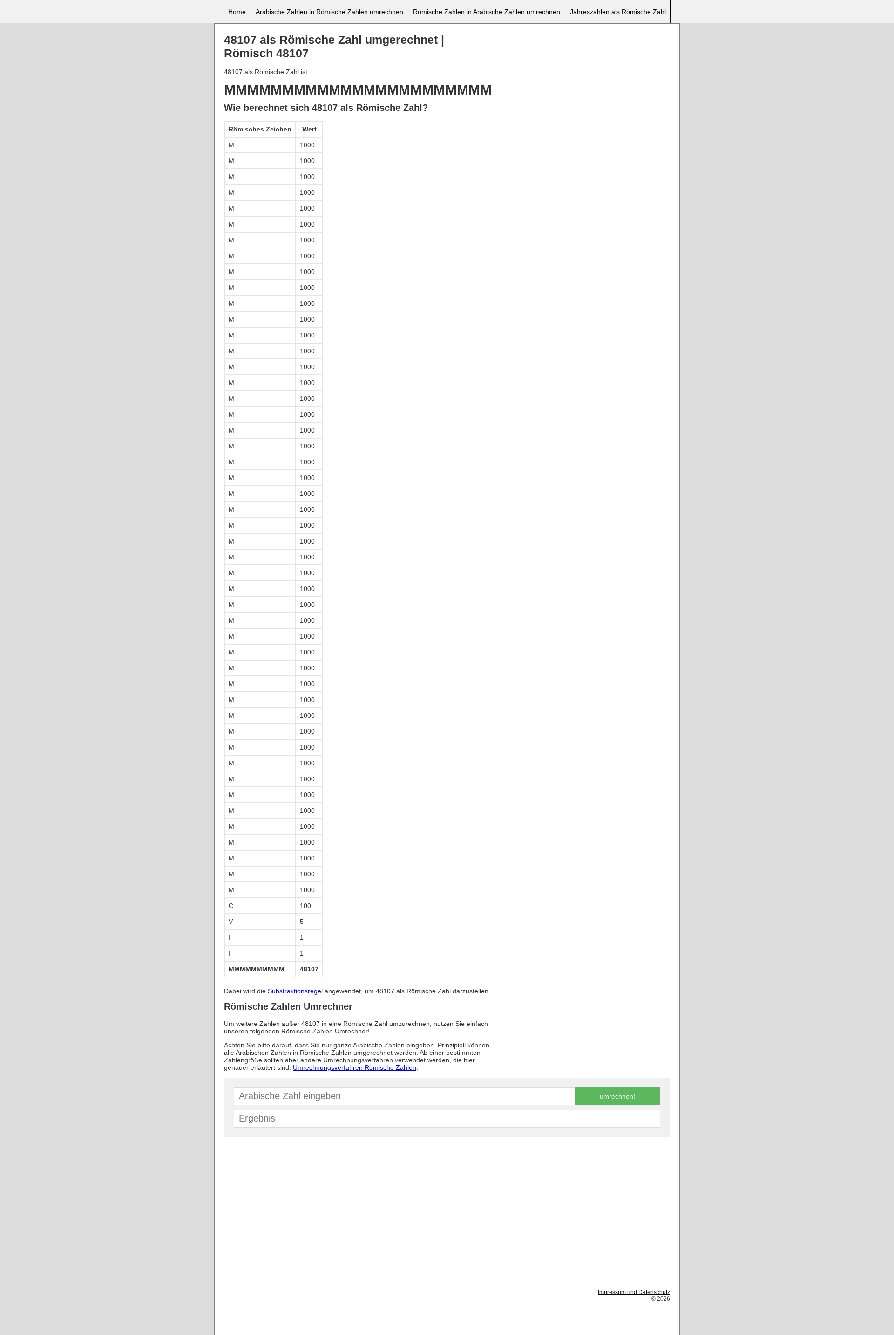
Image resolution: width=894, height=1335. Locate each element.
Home (237, 11)
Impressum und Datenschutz (634, 1292)
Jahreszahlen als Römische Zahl (618, 11)
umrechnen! (617, 1096)
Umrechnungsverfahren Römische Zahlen (354, 1067)
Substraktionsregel (295, 991)
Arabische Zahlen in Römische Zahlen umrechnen (329, 11)
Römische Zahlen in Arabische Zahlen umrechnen (486, 11)
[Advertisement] (583, 98)
